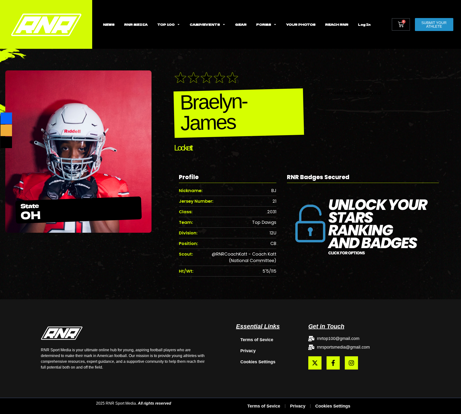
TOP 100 (166, 24)
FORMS (263, 24)
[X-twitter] (314, 363)
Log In (364, 24)
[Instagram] (351, 363)
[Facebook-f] (333, 363)
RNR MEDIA (136, 24)
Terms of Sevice (256, 339)
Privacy (248, 350)
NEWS (109, 24)
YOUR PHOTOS (300, 24)
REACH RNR (336, 24)
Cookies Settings (257, 361)
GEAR (241, 24)
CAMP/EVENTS (205, 24)
